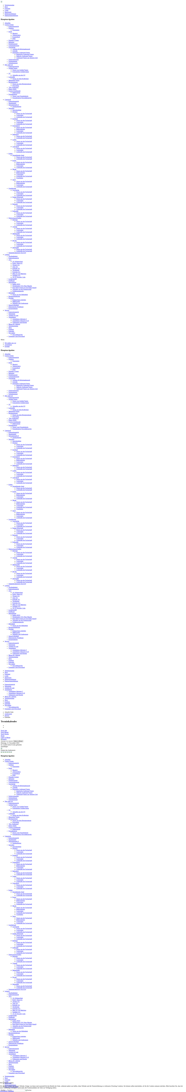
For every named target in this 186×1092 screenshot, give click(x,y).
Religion (15, 204)
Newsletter (12, 333)
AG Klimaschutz (17, 261)
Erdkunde (15, 211)
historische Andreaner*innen (25, 54)
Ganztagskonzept (14, 45)
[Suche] (3, 739)
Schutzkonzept (13, 63)
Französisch (16, 126)
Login (6, 10)
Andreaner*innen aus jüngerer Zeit (27, 58)
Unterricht (8, 99)
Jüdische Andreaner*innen (24, 56)
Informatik (15, 247)
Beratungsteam (13, 82)
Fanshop (11, 329)
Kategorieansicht (14, 26)
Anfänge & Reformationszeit (21, 49)
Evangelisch (16, 37)
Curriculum (19, 115)
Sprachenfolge (16, 110)
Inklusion (11, 42)
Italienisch (15, 134)
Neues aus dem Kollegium (20, 79)
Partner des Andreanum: (8, 750)
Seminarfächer (16, 106)
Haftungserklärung (10, 14)
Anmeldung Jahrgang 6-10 (20, 321)
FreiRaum (12, 280)
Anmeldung (12, 317)
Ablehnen (11, 1091)
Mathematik (16, 233)
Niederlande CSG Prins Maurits (22, 286)
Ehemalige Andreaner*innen (21, 52)
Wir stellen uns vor (10, 343)
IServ (6, 7)
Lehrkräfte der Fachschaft (24, 117)
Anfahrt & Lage (13, 315)
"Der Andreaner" (14, 87)
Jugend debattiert (14, 305)
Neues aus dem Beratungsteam (21, 84)
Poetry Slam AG (17, 263)
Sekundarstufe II (14, 105)
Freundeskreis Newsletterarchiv (22, 98)
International (12, 282)
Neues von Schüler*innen (20, 70)
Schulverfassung (14, 59)
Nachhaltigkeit (13, 256)
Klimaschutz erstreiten (19, 300)
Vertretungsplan (9, 5)
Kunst (14, 160)
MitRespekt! (16, 301)
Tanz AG (15, 267)
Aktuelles (7, 23)
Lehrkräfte (12, 77)
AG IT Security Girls (18, 277)
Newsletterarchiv (17, 334)
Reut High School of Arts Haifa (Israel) (24, 287)
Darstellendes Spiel (18, 155)
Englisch (15, 119)
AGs (10, 260)
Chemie (14, 227)
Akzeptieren (3, 1091)
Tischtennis (15, 270)
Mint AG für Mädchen (19, 274)
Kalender (7, 8)
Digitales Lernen (14, 40)
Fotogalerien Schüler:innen (20, 72)
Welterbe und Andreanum (20, 303)
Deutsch (14, 112)
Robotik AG (16, 268)
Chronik (14, 51)
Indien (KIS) (16, 284)
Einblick (11, 28)
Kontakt (7, 346)
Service (7, 310)
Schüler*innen (13, 68)
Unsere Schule (9, 25)
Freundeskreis (13, 94)
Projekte (11, 298)
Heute (2, 736)
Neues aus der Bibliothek (20, 294)
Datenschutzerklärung (11, 15)
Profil (10, 32)
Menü (2, 339)
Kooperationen (13, 308)
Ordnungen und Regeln (19, 322)
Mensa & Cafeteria (14, 324)
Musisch (15, 33)
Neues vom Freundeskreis (20, 96)
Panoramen (15, 30)
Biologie (15, 220)
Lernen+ (7, 254)
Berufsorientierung (14, 296)
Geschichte (12, 47)
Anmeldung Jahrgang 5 (19, 319)
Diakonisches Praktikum (16, 307)
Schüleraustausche (18, 291)
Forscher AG (16, 272)
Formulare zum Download (17, 336)
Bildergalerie (16, 92)
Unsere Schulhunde (15, 91)
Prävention (15, 85)
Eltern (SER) (12, 89)
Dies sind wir (9, 65)
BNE (14, 38)
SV (10, 73)
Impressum (8, 12)
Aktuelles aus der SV (18, 75)
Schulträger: (4, 746)
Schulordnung (13, 61)
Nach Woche (5, 734)
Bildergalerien (20, 129)
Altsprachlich (16, 35)
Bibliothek (12, 293)
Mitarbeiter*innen (14, 80)
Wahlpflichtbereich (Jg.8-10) (17, 253)
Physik (14, 240)
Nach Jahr (4, 730)
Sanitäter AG (16, 275)
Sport (14, 180)
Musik (14, 169)
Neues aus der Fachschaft (24, 113)
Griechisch (15, 146)
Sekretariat (12, 314)
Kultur (10, 153)
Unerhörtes (19, 178)
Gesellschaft (12, 188)
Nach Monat (4, 732)
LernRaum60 (13, 279)
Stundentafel (12, 103)
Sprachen (11, 108)
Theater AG (16, 265)
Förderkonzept (13, 44)
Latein (14, 139)
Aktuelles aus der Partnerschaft (21, 289)
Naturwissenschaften (15, 218)
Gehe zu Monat (5, 737)
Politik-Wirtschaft (17, 197)
